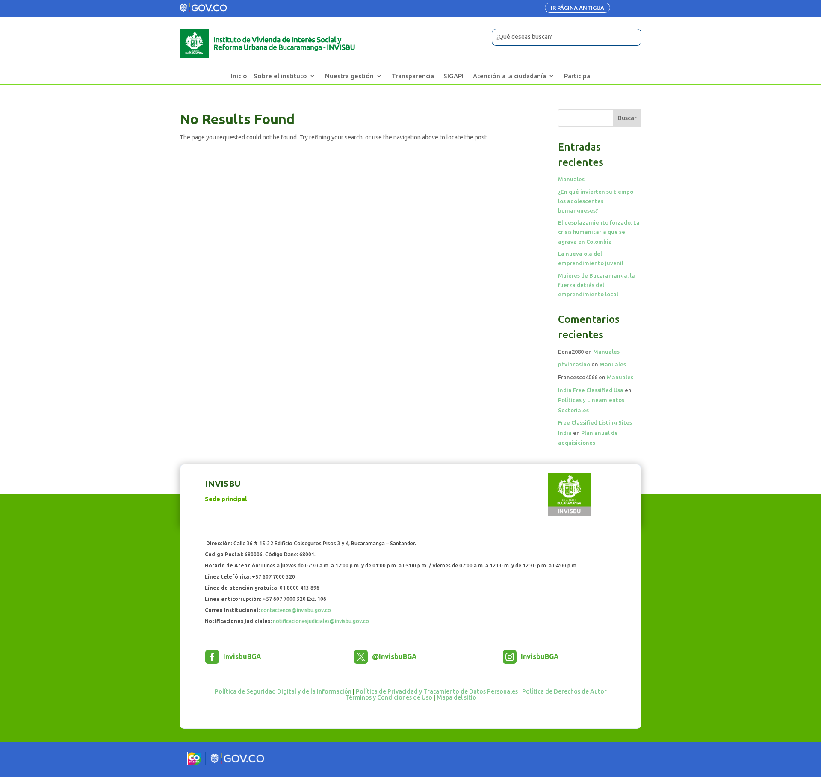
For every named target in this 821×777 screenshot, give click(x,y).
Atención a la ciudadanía (509, 76)
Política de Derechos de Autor (564, 691)
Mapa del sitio (456, 697)
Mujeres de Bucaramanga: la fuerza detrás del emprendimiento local (596, 284)
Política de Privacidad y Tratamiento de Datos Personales (437, 691)
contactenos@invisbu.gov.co (296, 610)
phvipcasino (574, 364)
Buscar (627, 118)
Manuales (571, 179)
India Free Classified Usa (590, 390)
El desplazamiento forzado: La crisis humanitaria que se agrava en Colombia (599, 231)
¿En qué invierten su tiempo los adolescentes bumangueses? (595, 201)
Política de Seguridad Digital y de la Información (283, 691)
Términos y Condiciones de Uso (388, 697)
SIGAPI (453, 76)
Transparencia (413, 76)
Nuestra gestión (349, 76)
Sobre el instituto (280, 76)
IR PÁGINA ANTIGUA (577, 8)
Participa (577, 76)
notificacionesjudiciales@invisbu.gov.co (321, 621)
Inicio (239, 76)
